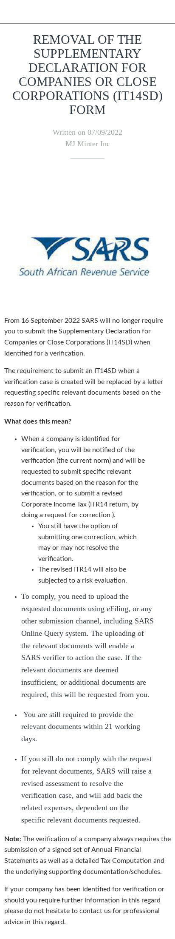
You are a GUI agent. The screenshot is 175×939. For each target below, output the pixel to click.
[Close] (12, 12)
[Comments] (160, 184)
